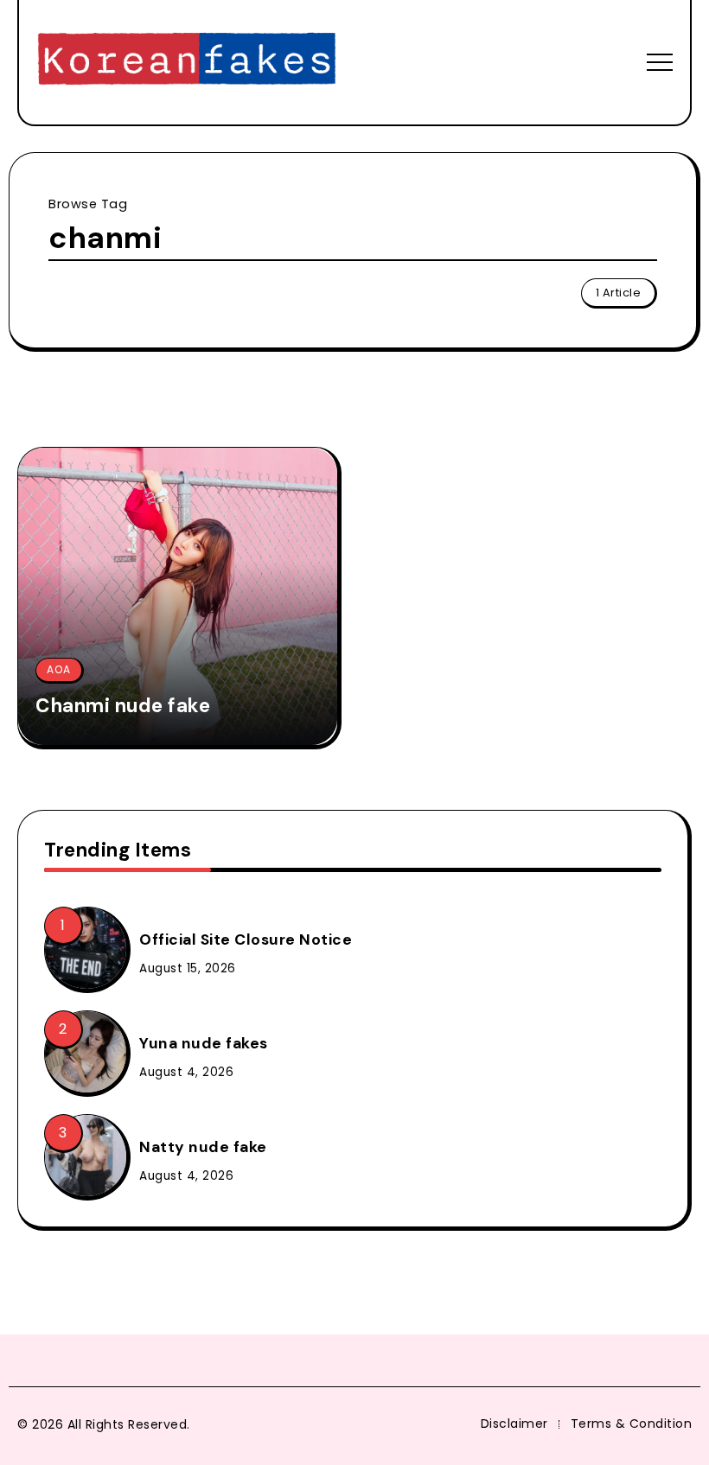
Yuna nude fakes (203, 1043)
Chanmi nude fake (122, 705)
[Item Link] (177, 596)
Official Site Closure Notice (245, 939)
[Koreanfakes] (186, 61)
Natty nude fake (203, 1146)
